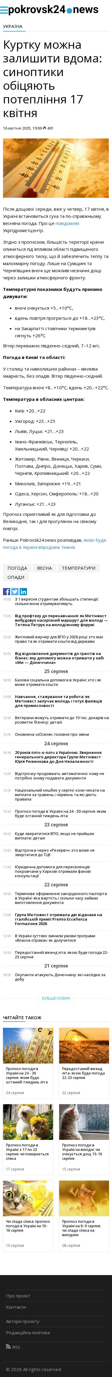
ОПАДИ (15, 577)
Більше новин (56, 998)
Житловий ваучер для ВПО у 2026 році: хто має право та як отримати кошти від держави (59, 639)
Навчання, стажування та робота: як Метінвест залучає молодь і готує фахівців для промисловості (58, 701)
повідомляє (67, 223)
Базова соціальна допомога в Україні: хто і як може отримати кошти (58, 682)
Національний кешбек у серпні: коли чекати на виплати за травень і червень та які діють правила (60, 794)
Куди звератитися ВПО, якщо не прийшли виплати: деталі (54, 835)
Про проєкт (18, 1296)
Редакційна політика (28, 1332)
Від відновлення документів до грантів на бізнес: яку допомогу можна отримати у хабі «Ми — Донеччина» (59, 658)
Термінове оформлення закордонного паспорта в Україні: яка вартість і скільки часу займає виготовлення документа (61, 898)
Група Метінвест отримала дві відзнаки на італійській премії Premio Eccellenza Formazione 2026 (58, 919)
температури (78, 568)
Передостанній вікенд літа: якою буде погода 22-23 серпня (61, 954)
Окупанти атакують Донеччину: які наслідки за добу (60, 977)
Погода (17, 568)
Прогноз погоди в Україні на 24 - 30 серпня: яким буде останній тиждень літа (60, 813)
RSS (16, 1347)
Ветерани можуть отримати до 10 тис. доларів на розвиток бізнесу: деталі (62, 720)
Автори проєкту (22, 1321)
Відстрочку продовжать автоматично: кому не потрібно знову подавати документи (59, 775)
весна (44, 568)
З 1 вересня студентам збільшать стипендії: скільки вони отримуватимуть (57, 601)
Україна (12, 26)
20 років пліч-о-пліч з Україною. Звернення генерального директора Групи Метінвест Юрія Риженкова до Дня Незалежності (58, 757)
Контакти (16, 1307)
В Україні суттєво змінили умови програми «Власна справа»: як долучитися (55, 938)
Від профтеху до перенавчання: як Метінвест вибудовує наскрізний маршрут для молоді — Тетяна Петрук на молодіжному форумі (61, 620)
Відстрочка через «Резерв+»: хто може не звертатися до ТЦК (55, 852)
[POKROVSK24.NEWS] (53, 9)
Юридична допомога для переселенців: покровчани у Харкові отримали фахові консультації (53, 871)
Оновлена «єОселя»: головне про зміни (52, 734)
